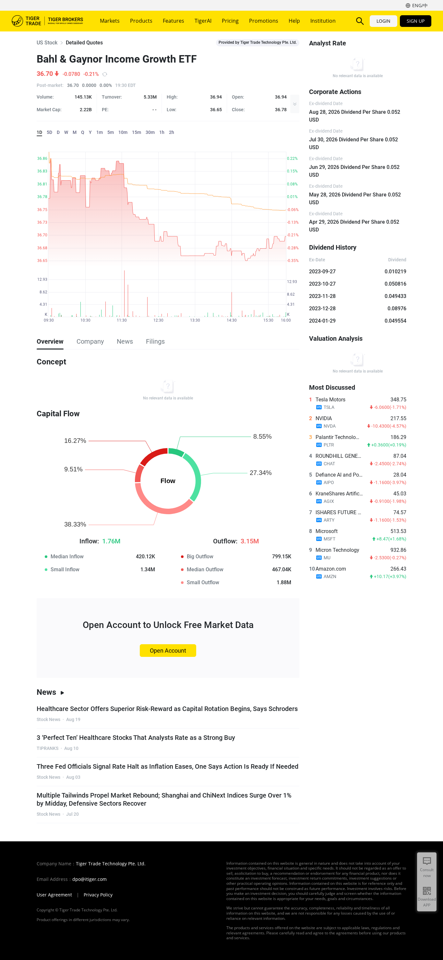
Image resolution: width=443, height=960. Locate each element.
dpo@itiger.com (89, 879)
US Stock (47, 43)
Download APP (427, 902)
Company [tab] (90, 341)
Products (141, 20)
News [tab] (125, 341)
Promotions (263, 20)
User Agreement (54, 895)
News (46, 692)
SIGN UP (416, 21)
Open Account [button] (168, 650)
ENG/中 (420, 5)
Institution (323, 20)
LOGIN (383, 21)
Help (294, 20)
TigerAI (203, 20)
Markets (110, 20)
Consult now (427, 872)
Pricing (230, 20)
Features (173, 20)
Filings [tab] (155, 341)
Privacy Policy (98, 895)
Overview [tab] (50, 341)
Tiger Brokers (47, 21)
